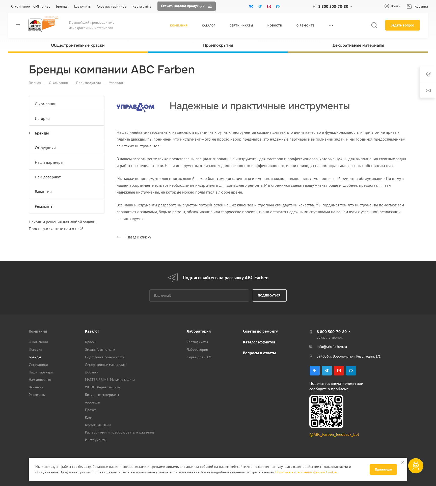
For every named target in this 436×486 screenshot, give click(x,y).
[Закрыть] (402, 462)
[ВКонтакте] (250, 6)
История (42, 118)
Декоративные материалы (105, 364)
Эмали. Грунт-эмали (100, 349)
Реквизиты (44, 206)
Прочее (91, 410)
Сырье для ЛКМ (199, 357)
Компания (38, 331)
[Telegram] (259, 6)
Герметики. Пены (98, 425)
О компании (46, 103)
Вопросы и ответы (259, 352)
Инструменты (95, 440)
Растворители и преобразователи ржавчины (120, 432)
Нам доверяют (48, 176)
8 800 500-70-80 (333, 6)
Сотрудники (45, 147)
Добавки (92, 372)
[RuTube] (278, 6)
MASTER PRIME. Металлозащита (110, 379)
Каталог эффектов (259, 341)
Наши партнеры (49, 162)
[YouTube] (268, 6)
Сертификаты (197, 342)
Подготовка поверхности (105, 357)
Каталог (92, 331)
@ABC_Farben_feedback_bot (334, 434)
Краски (90, 342)
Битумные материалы (102, 394)
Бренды (42, 133)
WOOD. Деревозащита (102, 387)
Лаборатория (199, 331)
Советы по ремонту (260, 331)
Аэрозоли (92, 402)
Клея (89, 417)
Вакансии (43, 191)
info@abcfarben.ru (332, 346)
